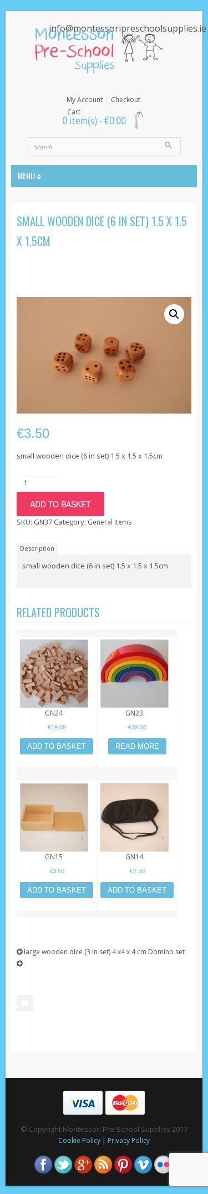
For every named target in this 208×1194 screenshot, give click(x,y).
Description (37, 548)
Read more (137, 746)
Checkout (125, 100)
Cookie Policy (79, 1140)
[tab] (38, 548)
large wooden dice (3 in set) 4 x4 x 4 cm (84, 951)
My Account (85, 100)
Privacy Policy (129, 1140)
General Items (109, 522)
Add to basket (60, 504)
